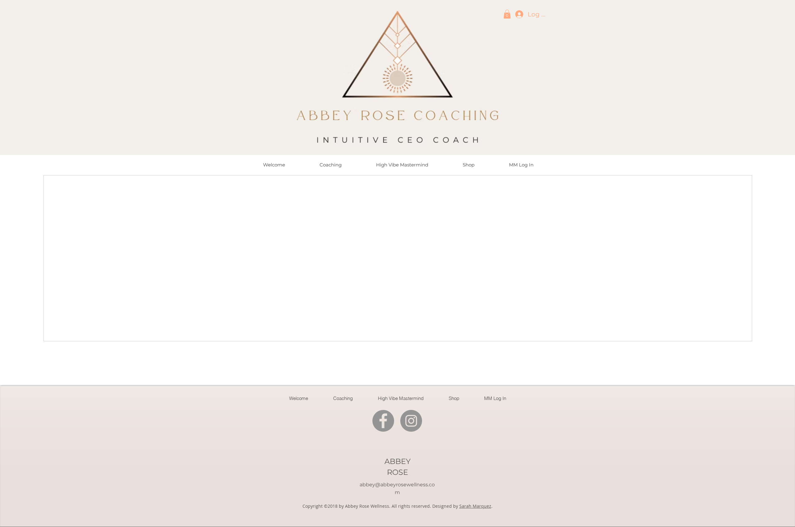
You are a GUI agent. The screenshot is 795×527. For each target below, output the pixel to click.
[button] (507, 14)
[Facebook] (383, 421)
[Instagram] (411, 421)
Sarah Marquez (475, 506)
